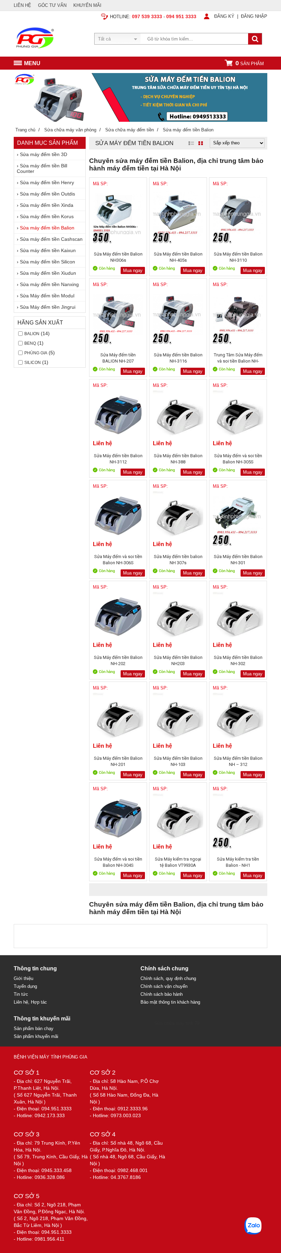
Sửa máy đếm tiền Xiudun (48, 273)
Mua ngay (133, 270)
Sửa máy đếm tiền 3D (43, 154)
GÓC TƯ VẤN (52, 5)
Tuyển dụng (25, 986)
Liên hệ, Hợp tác (30, 1002)
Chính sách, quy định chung (168, 978)
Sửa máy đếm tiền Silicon (47, 261)
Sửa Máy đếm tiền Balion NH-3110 (238, 257)
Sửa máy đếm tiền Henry (47, 182)
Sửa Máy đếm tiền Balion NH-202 (118, 660)
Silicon (32, 362)
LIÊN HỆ (22, 5)
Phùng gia (35, 353)
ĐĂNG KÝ (224, 16)
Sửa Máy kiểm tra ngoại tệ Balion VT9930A (178, 862)
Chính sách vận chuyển (163, 986)
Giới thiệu (23, 978)
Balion (31, 333)
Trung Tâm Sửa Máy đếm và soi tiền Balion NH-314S (238, 358)
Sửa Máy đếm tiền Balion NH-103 (178, 761)
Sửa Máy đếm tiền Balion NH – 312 (238, 761)
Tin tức (21, 994)
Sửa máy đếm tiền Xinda (46, 205)
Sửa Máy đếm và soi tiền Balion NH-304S (118, 862)
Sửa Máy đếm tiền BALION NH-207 (118, 358)
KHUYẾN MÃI (87, 5)
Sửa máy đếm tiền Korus (47, 216)
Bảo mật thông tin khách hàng (170, 1002)
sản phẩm (249, 63)
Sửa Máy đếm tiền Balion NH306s (118, 257)
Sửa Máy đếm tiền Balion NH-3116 (178, 358)
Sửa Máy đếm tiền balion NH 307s (178, 559)
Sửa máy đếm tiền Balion (47, 227)
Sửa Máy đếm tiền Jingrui (47, 307)
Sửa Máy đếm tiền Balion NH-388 (178, 458)
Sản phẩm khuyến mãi (36, 1036)
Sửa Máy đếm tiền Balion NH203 (178, 660)
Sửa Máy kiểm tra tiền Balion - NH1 (238, 862)
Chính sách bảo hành (161, 994)
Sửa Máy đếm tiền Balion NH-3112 (118, 458)
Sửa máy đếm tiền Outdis (47, 194)
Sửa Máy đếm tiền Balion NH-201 (118, 761)
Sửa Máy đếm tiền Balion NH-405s (178, 257)
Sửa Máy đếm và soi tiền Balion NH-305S (238, 458)
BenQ (30, 343)
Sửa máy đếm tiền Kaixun (48, 250)
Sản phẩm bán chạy (33, 1028)
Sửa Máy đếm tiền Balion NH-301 (238, 559)
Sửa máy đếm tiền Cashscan (51, 239)
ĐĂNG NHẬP (254, 16)
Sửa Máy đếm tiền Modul (47, 295)
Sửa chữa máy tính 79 (176, 1023)
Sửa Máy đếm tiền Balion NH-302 (238, 660)
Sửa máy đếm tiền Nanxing (49, 284)
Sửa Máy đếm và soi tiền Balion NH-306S (118, 559)
